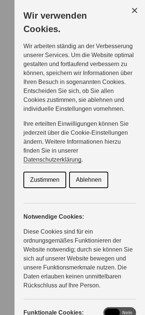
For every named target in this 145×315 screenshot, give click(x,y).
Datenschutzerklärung (52, 159)
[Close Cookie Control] (134, 10)
